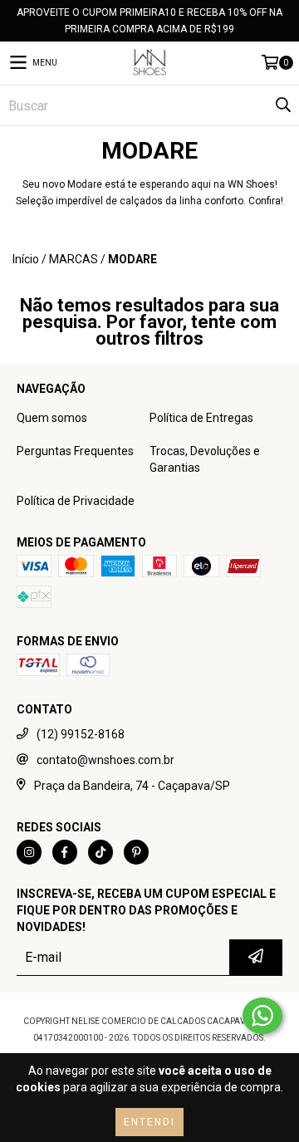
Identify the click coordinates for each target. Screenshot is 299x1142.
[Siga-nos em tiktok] (100, 852)
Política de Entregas (201, 417)
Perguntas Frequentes (75, 451)
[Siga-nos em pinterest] (136, 852)
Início (25, 259)
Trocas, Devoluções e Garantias (205, 459)
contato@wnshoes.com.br (105, 760)
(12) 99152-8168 (81, 734)
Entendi (149, 1122)
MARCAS (73, 259)
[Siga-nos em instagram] (29, 852)
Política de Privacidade (76, 500)
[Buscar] (282, 105)
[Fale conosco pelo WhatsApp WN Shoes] (262, 1015)
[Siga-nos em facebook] (64, 852)
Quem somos (52, 417)
